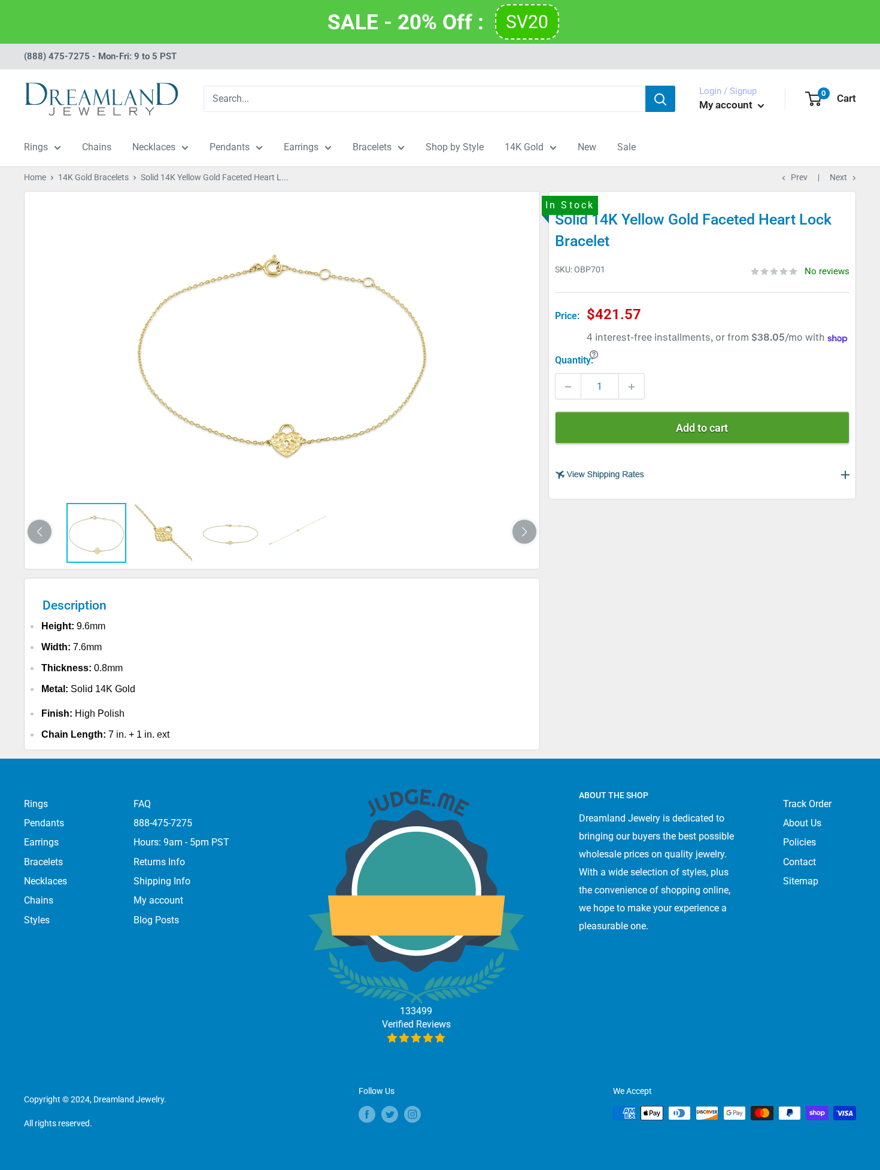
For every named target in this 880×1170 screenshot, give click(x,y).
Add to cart (702, 428)
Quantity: (574, 360)
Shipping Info (161, 881)
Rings (36, 147)
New (587, 147)
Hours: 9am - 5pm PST (181, 842)
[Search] (660, 99)
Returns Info (159, 862)
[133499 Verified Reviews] (416, 1038)
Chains (96, 147)
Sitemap (800, 881)
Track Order (807, 804)
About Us (802, 823)
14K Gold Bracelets (93, 177)
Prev (799, 177)
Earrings (301, 147)
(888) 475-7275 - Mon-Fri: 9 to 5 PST (100, 56)
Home (35, 177)
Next (838, 177)
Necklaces (153, 147)
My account (727, 105)
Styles (37, 920)
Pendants (230, 147)
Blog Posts (156, 920)
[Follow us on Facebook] (367, 1114)
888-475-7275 (162, 823)
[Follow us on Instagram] (412, 1114)
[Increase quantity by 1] (631, 386)
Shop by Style (455, 147)
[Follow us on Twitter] (389, 1114)
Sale (626, 147)
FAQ (142, 804)
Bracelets (372, 147)
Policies (799, 842)
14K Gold (524, 147)
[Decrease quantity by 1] (568, 386)
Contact (799, 862)
